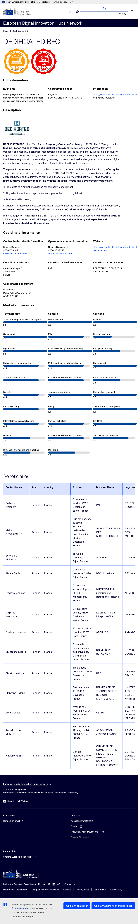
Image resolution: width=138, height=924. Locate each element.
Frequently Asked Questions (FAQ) (88, 831)
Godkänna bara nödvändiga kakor (113, 905)
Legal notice (100, 889)
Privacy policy (82, 889)
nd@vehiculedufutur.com (15, 253)
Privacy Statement (80, 837)
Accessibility (116, 889)
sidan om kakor (21, 908)
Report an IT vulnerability (15, 889)
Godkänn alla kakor (77, 905)
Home (5, 31)
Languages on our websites (45, 889)
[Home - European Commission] (19, 11)
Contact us (69, 884)
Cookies (67, 889)
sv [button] (77, 11)
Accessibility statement (82, 821)
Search (104, 8)
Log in (71, 11)
